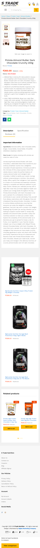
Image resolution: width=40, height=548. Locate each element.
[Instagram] (5, 512)
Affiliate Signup (6, 468)
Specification (23, 131)
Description (8, 131)
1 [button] (18, 438)
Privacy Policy (5, 478)
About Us (4, 458)
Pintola (9, 66)
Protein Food (14, 111)
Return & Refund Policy (8, 486)
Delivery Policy (6, 481)
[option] (6, 27)
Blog (2, 466)
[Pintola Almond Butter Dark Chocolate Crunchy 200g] (5, 119)
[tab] (9, 131)
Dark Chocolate (21, 113)
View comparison (10, 546)
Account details (6, 499)
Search (36, 10)
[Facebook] (2, 513)
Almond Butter (24, 111)
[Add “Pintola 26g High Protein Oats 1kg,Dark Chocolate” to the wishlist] (28, 415)
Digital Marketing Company (27, 528)
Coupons (4, 463)
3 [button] (21, 438)
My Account (5, 496)
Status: (5, 74)
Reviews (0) (10, 134)
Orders (3, 501)
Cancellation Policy (7, 483)
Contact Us (5, 460)
